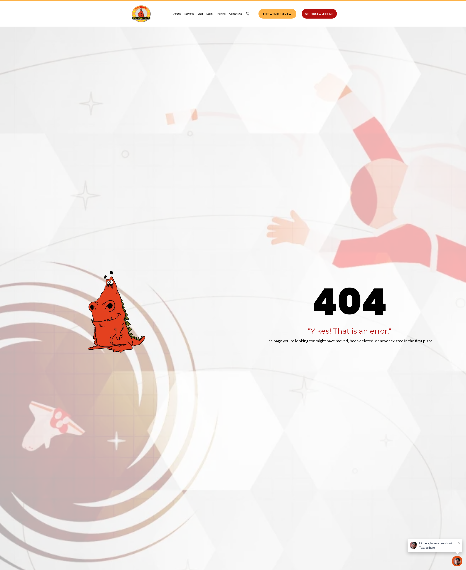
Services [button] (189, 13)
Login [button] (209, 13)
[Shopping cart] (248, 13)
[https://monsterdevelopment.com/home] (141, 13)
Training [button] (221, 13)
